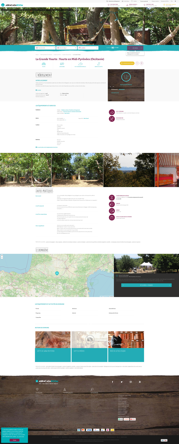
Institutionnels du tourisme (123, 404)
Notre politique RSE (122, 403)
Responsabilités (85, 437)
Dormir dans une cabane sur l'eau (70, 396)
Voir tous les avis (115, 92)
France (37, 54)
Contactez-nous (124, 437)
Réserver (135, 48)
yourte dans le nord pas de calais (43, 368)
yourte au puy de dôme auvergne (58, 368)
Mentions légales (72, 437)
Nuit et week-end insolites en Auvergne (44, 398)
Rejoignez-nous (101, 437)
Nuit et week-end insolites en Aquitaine (44, 395)
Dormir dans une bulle (68, 398)
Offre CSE (120, 400)
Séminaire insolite (122, 409)
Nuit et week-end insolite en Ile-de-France (45, 403)
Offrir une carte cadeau (128, 63)
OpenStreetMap (106, 296)
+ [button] (1, 256)
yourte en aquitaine (69, 368)
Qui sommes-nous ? (55, 437)
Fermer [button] (14, 440)
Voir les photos (89, 42)
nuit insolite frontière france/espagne (54, 366)
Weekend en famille (95, 404)
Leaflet (101, 296)
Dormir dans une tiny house (69, 400)
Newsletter (120, 396)
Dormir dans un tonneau (68, 404)
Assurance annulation (122, 412)
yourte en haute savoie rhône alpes (83, 366)
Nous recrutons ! (121, 414)
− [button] (1, 258)
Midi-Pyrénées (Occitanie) (46, 54)
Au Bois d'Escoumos (67, 54)
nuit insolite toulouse (78, 368)
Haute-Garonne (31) (123, 276)
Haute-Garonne (57, 54)
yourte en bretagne (81, 241)
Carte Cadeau (126, 1)
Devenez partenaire (144, 1)
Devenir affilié (93, 437)
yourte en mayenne (136, 241)
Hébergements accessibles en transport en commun (102, 408)
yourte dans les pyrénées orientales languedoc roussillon (98, 241)
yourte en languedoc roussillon (69, 366)
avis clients (101, 441)
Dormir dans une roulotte (68, 401)
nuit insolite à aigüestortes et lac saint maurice (132, 366)
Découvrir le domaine (146, 285)
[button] (175, 1)
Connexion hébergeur (122, 411)
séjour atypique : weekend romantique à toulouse (66, 241)
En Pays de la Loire (40, 401)
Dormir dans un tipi (67, 406)
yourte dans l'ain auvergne (97, 366)
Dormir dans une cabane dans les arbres (72, 395)
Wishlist (135, 1)
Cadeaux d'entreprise (122, 398)
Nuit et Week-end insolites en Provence (44, 400)
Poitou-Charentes (94, 398)
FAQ (117, 437)
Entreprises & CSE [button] (164, 1)
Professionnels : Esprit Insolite (124, 395)
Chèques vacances (155, 1)
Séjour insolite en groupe (123, 406)
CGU (79, 437)
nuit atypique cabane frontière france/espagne (121, 241)
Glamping (93, 396)
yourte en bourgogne (50, 241)
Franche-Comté (94, 395)
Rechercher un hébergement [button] (114, 1)
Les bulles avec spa (95, 401)
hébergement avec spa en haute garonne (113, 366)
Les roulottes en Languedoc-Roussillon (99, 400)
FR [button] (171, 1)
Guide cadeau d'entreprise (96, 409)
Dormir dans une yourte (68, 403)
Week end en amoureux (96, 403)
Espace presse (64, 437)
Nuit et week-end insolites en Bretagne (44, 396)
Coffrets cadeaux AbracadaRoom (98, 411)
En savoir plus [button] (20, 436)
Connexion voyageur (111, 437)
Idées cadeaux (94, 406)
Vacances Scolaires (122, 408)
